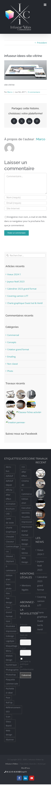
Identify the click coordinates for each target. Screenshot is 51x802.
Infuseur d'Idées (11, 764)
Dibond (9, 556)
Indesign (10, 636)
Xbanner (10, 739)
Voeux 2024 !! (14, 274)
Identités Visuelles (26, 515)
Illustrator (10, 626)
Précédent (42, 42)
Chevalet (10, 536)
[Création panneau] (15, 422)
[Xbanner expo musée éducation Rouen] (21, 394)
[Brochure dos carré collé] (31, 394)
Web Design (25, 560)
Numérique (11, 665)
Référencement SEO (13, 709)
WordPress (25, 768)
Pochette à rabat (10, 690)
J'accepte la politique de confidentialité (25, 665)
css (7, 551)
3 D (23, 467)
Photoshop (11, 674)
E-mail (23, 648)
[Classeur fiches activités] (29, 412)
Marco (9, 92)
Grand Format (9, 614)
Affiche (9, 490)
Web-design (9, 732)
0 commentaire (34, 92)
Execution (26, 508)
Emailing (11, 356)
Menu (8, 651)
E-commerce (11, 568)
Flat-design (9, 600)
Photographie (12, 669)
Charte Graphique (11, 529)
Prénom (23, 624)
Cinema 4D (25, 483)
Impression (11, 631)
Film (8, 593)
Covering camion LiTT (17, 295)
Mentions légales (26, 587)
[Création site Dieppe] (31, 405)
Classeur (10, 541)
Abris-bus (8, 469)
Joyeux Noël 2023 (16, 281)
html (8, 621)
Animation (11, 504)
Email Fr (23, 772)
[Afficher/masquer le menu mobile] (45, 4)
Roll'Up (9, 702)
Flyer (8, 607)
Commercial (13, 335)
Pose (8, 697)
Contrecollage (12, 546)
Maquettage (11, 646)
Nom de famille (23, 636)
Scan (8, 716)
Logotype (10, 641)
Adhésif (9, 476)
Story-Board (8, 723)
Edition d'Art (9, 577)
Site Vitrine (25, 551)
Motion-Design (9, 658)
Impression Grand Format (27, 531)
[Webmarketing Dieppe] (10, 405)
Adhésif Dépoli (9, 483)
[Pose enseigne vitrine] (21, 405)
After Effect (8, 497)
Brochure (10, 509)
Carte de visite (10, 520)
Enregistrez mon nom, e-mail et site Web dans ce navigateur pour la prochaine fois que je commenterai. (25, 221)
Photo (10, 371)
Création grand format (18, 349)
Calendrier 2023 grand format (21, 288)
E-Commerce (27, 492)
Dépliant (10, 561)
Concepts (11, 342)
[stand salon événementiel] (10, 394)
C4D (8, 513)
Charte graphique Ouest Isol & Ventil (25, 303)
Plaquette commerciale (12, 681)
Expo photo (8, 586)
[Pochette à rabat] (10, 415)
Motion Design (25, 542)
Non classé (12, 363)
